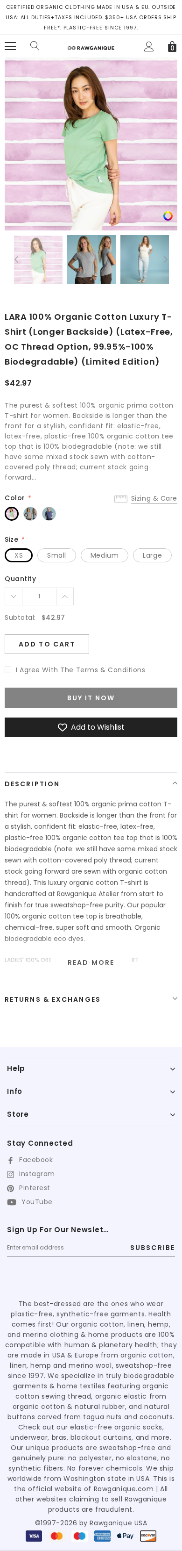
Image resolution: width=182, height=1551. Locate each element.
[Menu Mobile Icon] (10, 46)
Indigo (49, 514)
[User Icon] (149, 46)
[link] (168, 215)
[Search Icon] (35, 46)
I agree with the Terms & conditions (81, 670)
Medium (105, 555)
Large (152, 555)
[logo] (91, 44)
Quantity (20, 578)
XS (18, 555)
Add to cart (47, 644)
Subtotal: (20, 617)
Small (56, 555)
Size (14, 539)
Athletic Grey (30, 514)
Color (18, 498)
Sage (12, 514)
